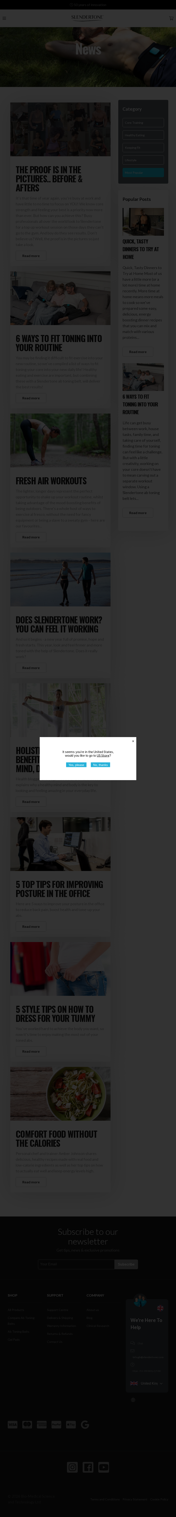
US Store (103, 755)
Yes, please (76, 764)
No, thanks (100, 764)
